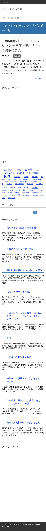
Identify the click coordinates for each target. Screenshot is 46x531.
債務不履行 (20, 173)
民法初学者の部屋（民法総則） (22, 227)
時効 (19, 187)
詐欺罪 (6, 195)
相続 (24, 190)
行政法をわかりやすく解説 (20, 249)
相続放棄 (32, 190)
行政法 (10, 192)
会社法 (28, 169)
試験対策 (16, 195)
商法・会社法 (12, 179)
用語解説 (17, 56)
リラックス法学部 (12, 9)
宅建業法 (13, 182)
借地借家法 (9, 173)
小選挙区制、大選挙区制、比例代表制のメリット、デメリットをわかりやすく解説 (24, 316)
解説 (17, 193)
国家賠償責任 (24, 179)
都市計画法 (11, 198)
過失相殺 (35, 195)
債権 (28, 173)
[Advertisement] (19, 122)
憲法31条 (9, 184)
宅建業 (6, 181)
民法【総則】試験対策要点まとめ (23, 422)
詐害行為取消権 (37, 192)
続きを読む (39, 78)
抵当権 (12, 187)
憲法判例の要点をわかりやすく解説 (24, 270)
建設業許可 (34, 181)
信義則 (37, 170)
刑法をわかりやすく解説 (19, 357)
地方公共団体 (36, 179)
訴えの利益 (25, 192)
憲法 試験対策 (19, 184)
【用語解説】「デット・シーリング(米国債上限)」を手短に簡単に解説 (22, 45)
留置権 (18, 190)
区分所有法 (17, 177)
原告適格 (35, 177)
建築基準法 (23, 182)
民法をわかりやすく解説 (19, 291)
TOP (11, 18)
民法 (35, 187)
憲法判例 (30, 184)
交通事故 (18, 170)
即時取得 (26, 177)
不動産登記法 (8, 170)
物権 (11, 190)
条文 (26, 187)
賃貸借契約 (26, 195)
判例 (7, 176)
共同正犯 (35, 173)
